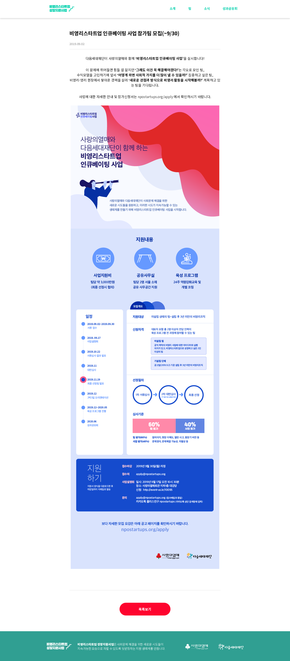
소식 (207, 8)
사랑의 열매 (196, 646)
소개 (173, 8)
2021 (230, 42)
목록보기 (145, 609)
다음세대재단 (230, 646)
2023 (230, 23)
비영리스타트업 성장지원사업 (61, 8)
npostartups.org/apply (155, 96)
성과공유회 (229, 8)
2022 (230, 32)
